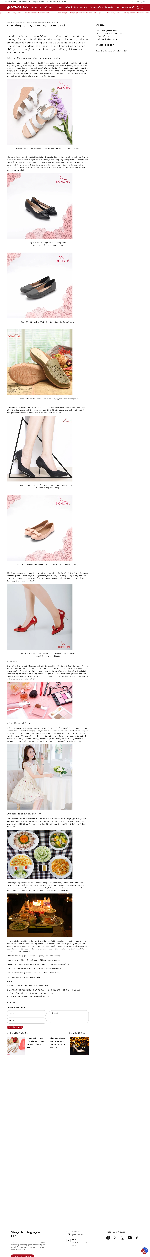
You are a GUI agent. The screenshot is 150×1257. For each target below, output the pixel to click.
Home (8, 22)
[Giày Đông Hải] (16, 7)
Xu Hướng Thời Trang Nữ (20, 22)
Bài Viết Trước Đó (19, 1033)
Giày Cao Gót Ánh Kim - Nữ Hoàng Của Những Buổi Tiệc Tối (58, 1042)
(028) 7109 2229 (78, 1235)
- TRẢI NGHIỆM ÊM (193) (106, 31)
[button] (84, 7)
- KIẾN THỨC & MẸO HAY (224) (109, 34)
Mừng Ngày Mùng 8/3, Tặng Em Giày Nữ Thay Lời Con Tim (35, 1042)
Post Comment (14, 1027)
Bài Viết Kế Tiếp (77, 1033)
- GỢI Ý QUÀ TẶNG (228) (106, 39)
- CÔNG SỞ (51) (102, 36)
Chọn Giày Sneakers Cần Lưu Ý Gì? (111, 51)
